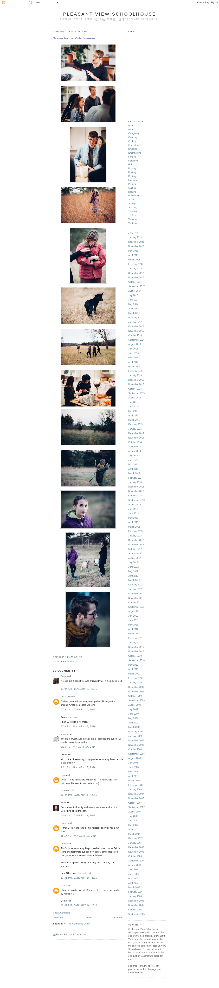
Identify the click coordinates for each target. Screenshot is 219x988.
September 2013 (136, 500)
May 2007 (133, 825)
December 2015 (136, 380)
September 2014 (136, 446)
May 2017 (133, 304)
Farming (132, 156)
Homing (71, 661)
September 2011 (136, 607)
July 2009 (133, 709)
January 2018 (135, 268)
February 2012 (135, 584)
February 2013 (135, 531)
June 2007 (133, 820)
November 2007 (136, 798)
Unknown (65, 696)
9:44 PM (78, 657)
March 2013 (134, 527)
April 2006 (133, 883)
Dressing (132, 149)
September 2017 (136, 286)
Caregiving (133, 133)
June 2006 (133, 874)
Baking (131, 125)
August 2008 (134, 758)
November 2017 (136, 277)
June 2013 (133, 513)
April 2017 (133, 308)
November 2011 (136, 598)
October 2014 (135, 442)
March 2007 (134, 834)
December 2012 (136, 540)
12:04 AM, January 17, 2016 (79, 689)
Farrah (64, 823)
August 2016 (134, 344)
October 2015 (135, 388)
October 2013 (135, 495)
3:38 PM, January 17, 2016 (78, 726)
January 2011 (134, 642)
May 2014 (133, 464)
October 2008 (135, 749)
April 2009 (133, 722)
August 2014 (134, 451)
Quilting (132, 188)
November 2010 (136, 651)
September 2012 (136, 553)
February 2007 (135, 838)
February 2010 (135, 678)
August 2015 (134, 397)
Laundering (133, 180)
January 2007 (135, 843)
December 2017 (136, 273)
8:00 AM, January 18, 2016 (78, 815)
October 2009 (135, 696)
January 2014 (135, 482)
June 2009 (133, 713)
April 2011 (133, 629)
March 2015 (134, 420)
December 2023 (136, 242)
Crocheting (133, 145)
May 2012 (133, 571)
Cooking (132, 141)
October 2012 (135, 549)
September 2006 (136, 860)
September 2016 (136, 340)
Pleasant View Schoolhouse (109, 14)
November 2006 (136, 852)
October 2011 (134, 602)
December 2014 (136, 433)
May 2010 (133, 665)
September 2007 (136, 807)
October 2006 (135, 856)
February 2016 (135, 371)
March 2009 (134, 727)
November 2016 (136, 331)
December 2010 (136, 647)
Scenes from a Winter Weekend (74, 38)
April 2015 (133, 415)
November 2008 (136, 745)
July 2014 (133, 455)
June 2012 (133, 567)
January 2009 (135, 736)
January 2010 (135, 682)
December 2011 (136, 593)
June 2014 (133, 460)
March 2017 (134, 313)
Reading (132, 192)
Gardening (133, 160)
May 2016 (133, 357)
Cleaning (132, 137)
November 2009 (136, 691)
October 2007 (135, 803)
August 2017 (134, 291)
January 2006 (135, 896)
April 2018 (133, 255)
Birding (131, 129)
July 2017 (133, 295)
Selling (131, 199)
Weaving (132, 219)
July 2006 (133, 869)
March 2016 (134, 366)
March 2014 (134, 473)
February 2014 (135, 478)
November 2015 (136, 384)
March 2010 (134, 673)
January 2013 (135, 535)
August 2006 (134, 865)
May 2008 (133, 771)
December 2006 (136, 847)
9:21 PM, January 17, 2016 (78, 767)
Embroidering (134, 153)
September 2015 (136, 393)
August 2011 (134, 611)
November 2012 (136, 544)
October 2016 (135, 335)
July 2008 (133, 762)
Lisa (63, 775)
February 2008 (135, 785)
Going (131, 164)
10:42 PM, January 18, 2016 (79, 905)
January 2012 (135, 589)
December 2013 (136, 486)
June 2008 (133, 767)
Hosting (132, 172)
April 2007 (133, 829)
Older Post (118, 917)
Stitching (132, 207)
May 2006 (133, 878)
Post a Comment (61, 912)
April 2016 (133, 362)
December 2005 (136, 900)
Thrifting (132, 215)
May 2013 (133, 518)
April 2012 (133, 575)
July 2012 (133, 562)
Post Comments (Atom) (78, 923)
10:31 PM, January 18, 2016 (79, 878)
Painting (132, 184)
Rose (63, 676)
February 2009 (135, 731)
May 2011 (133, 624)
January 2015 (135, 429)
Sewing (132, 203)
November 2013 (136, 491)
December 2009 (136, 687)
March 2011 (134, 633)
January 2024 (135, 237)
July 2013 (133, 509)
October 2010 (135, 656)
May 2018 (133, 250)
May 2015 (133, 411)
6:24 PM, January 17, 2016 (78, 747)
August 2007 (134, 811)
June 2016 (133, 353)
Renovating (133, 195)
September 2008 (136, 754)
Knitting (132, 176)
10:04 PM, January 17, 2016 (79, 795)
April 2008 (133, 776)
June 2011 (133, 620)
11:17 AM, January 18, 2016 (79, 836)
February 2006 (135, 892)
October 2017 (135, 282)
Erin (63, 802)
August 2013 (134, 504)
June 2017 (133, 299)
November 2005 (136, 905)
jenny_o (64, 734)
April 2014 (133, 469)
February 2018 (135, 264)
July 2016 (133, 348)
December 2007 (136, 794)
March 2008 (134, 780)
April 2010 (133, 669)
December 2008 (136, 740)
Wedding (132, 223)
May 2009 (133, 718)
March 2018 (134, 259)
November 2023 (136, 246)
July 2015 (133, 402)
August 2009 (134, 705)
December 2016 (136, 326)
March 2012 (134, 580)
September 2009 (136, 700)
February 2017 (135, 317)
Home (89, 917)
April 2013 (133, 522)
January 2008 (135, 789)
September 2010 (136, 660)
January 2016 (135, 375)
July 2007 (133, 816)
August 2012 (134, 558)
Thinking (132, 211)
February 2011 (135, 638)
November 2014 (136, 437)
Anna (63, 843)
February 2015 (135, 424)
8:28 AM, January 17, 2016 (78, 709)
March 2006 (134, 887)
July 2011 (133, 616)
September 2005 (136, 914)
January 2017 (135, 322)
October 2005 (135, 909)
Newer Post (59, 917)
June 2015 (133, 406)
